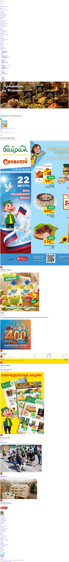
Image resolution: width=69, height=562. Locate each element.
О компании (1, 49)
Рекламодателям (2, 38)
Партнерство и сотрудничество (4, 39)
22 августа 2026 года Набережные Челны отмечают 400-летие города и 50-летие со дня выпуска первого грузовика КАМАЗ (24, 317)
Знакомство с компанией (3, 15)
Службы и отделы (2, 47)
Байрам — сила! (3, 442)
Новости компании (2, 16)
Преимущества (3, 60)
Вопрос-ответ (2, 29)
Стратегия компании (2, 14)
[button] (34, 134)
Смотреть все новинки (3, 271)
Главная (3, 76)
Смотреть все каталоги (12, 139)
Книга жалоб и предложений (3, 528)
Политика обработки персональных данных (5, 561)
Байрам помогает (3, 476)
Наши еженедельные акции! (5, 369)
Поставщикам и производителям (4, 34)
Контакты (1, 70)
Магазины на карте (2, 24)
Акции (1, 19)
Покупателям (3, 78)
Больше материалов (2, 314)
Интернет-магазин (4, 56)
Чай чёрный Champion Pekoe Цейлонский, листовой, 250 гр (7, 128)
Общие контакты (2, 44)
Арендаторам (3, 66)
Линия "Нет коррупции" (3, 48)
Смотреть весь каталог (3, 117)
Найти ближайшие (2, 355)
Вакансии (1, 28)
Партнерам (3, 79)
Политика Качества (4, 68)
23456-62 (2, 8)
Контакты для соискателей (3, 30)
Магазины (3, 72)
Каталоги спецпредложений (3, 6)
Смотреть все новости (3, 439)
